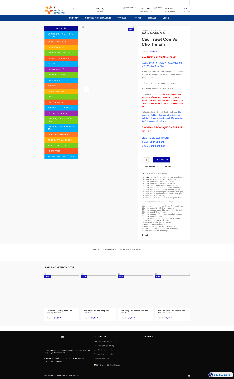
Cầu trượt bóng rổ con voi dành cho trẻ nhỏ (158, 183)
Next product (184, 32)
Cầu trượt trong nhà (172, 218)
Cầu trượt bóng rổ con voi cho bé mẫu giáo (158, 181)
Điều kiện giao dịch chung (104, 346)
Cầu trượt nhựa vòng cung (152, 216)
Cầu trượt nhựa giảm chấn (172, 210)
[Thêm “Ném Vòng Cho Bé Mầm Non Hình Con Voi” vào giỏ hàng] (151, 277)
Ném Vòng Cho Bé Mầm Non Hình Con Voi (134, 312)
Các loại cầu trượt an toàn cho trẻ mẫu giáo (167, 177)
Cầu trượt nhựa (177, 206)
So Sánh (168, 166)
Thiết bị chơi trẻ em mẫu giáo (153, 224)
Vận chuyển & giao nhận (103, 350)
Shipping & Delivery (130, 249)
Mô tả (96, 249)
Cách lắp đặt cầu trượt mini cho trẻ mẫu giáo (159, 179)
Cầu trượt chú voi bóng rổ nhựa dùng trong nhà (160, 185)
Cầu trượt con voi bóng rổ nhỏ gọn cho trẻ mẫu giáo (162, 194)
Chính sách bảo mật (102, 358)
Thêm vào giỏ (162, 160)
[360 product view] (86, 89)
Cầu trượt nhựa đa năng (151, 210)
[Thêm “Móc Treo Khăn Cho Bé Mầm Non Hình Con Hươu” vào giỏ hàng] (188, 277)
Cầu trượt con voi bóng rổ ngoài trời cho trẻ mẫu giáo (162, 192)
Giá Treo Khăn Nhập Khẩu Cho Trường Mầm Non (59, 312)
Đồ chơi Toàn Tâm (57, 375)
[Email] (183, 2)
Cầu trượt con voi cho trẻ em (153, 196)
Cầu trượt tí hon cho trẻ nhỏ (152, 218)
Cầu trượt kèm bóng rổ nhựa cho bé (156, 206)
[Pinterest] (186, 2)
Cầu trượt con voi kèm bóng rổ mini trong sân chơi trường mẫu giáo (161, 199)
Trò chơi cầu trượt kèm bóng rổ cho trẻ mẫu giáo (161, 228)
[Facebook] (174, 2)
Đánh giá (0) (109, 249)
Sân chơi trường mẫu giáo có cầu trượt (157, 222)
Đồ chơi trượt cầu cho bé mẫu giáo (155, 220)
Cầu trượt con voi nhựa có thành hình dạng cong (161, 204)
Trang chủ (145, 31)
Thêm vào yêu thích (152, 166)
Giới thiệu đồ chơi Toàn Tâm (105, 341)
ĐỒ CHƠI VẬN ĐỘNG (158, 31)
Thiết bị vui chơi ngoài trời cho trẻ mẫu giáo (158, 226)
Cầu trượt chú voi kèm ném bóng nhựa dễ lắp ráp (161, 190)
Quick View (77, 282)
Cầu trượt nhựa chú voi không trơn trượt (157, 208)
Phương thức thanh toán (103, 354)
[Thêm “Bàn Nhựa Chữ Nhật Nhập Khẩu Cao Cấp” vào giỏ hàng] (114, 277)
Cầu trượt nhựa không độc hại (153, 212)
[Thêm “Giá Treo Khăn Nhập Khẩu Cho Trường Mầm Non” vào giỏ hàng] (77, 277)
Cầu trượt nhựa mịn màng (152, 214)
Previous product (179, 32)
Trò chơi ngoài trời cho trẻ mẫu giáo (156, 231)
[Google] (180, 2)
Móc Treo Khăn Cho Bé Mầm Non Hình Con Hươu (171, 312)
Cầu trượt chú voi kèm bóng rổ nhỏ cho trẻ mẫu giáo (162, 187)
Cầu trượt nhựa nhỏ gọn (172, 214)
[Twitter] (177, 2)
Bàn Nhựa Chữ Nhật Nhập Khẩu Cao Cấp (97, 312)
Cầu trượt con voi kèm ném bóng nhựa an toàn (161, 202)
